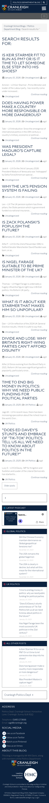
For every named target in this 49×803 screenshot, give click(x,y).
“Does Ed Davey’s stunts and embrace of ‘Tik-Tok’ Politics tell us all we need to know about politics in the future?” (24, 442)
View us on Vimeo (14, 746)
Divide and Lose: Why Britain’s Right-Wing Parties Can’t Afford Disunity (24, 344)
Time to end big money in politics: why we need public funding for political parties (23, 390)
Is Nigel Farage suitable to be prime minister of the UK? (23, 266)
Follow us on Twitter (15, 737)
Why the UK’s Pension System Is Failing (24, 188)
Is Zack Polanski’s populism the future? (21, 226)
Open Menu (44, 8)
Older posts (9, 485)
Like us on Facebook (15, 733)
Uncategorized (32, 77)
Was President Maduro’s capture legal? (21, 150)
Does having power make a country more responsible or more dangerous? (24, 109)
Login (37, 798)
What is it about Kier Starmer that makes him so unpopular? (23, 306)
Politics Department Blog (26, 2)
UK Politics (30, 405)
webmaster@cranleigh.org (24, 798)
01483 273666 (19, 719)
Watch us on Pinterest (16, 741)
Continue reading (39, 94)
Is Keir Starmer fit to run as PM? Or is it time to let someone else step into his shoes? (23, 63)
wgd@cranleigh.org (17, 723)
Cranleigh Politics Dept (18, 694)
